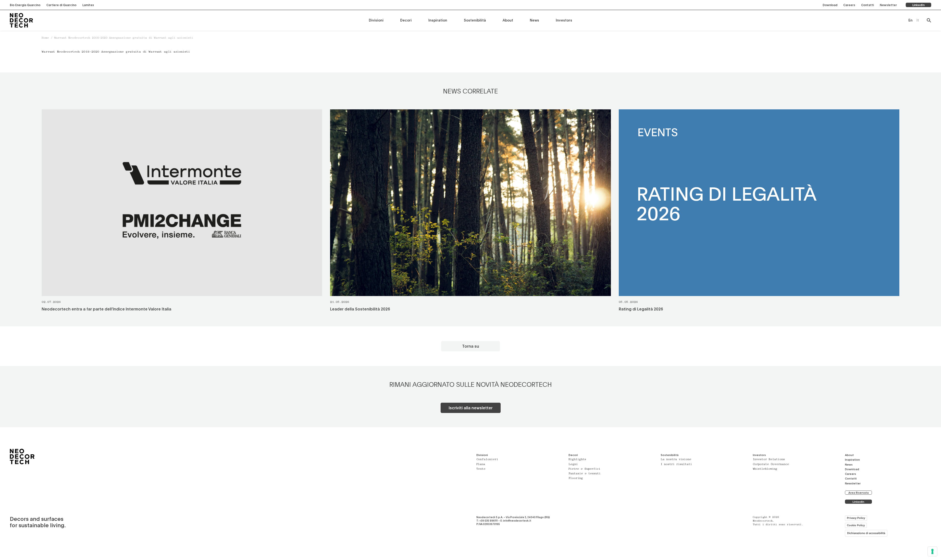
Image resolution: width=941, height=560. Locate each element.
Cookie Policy (856, 525)
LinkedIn (918, 4)
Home (45, 38)
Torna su (470, 346)
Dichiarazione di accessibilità (866, 533)
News (534, 20)
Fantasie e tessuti (585, 473)
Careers (849, 5)
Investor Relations (769, 459)
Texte (480, 469)
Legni (573, 464)
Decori (406, 20)
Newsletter (888, 5)
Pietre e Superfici (584, 469)
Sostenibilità (475, 20)
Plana (480, 464)
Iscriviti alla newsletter (471, 407)
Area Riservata (858, 492)
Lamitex (88, 5)
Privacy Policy (856, 518)
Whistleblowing (765, 469)
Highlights (577, 459)
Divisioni (376, 20)
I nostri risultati (676, 464)
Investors (564, 20)
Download (830, 5)
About (508, 20)
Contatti (867, 5)
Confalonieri (487, 459)
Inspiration (437, 20)
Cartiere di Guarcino (61, 5)
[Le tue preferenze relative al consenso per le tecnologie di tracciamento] (932, 551)
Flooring (576, 478)
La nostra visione (676, 459)
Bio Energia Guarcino (25, 5)
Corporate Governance (771, 464)
